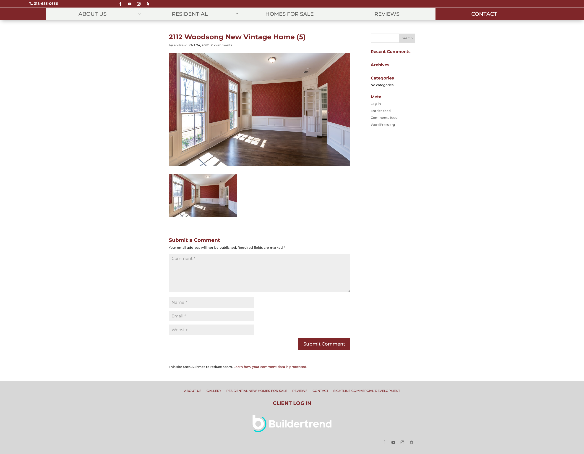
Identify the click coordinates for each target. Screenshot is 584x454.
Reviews (386, 14)
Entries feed (381, 111)
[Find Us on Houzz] (147, 2)
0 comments (221, 45)
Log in (376, 104)
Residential (190, 14)
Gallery (213, 391)
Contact (484, 14)
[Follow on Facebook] (120, 2)
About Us (92, 14)
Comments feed (384, 118)
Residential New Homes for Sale (256, 391)
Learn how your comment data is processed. (270, 367)
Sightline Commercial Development (366, 391)
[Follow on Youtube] (129, 2)
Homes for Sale (289, 14)
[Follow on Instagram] (138, 2)
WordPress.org (383, 125)
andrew (180, 45)
